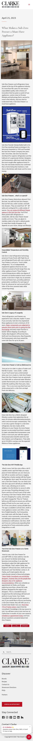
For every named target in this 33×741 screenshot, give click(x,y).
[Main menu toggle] (29, 5)
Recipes (4, 681)
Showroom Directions (9, 687)
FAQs (3, 690)
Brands (4, 678)
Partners (4, 695)
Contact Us (5, 684)
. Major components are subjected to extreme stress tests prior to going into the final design (16, 327)
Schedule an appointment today (12, 616)
